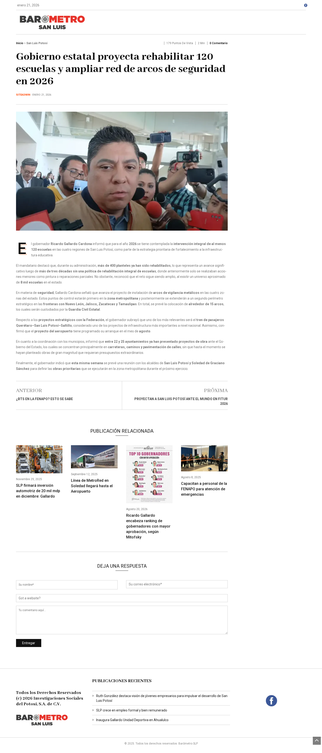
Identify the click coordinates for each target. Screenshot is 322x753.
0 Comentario (219, 43)
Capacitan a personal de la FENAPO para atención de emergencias (204, 489)
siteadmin (23, 94)
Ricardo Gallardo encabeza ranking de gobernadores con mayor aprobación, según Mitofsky (148, 526)
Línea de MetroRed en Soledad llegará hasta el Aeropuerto (92, 486)
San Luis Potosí (36, 43)
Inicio (19, 43)
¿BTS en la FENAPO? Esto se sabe (44, 399)
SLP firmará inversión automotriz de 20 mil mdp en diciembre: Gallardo (38, 491)
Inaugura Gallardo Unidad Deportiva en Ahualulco (132, 720)
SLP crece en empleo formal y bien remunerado (131, 710)
